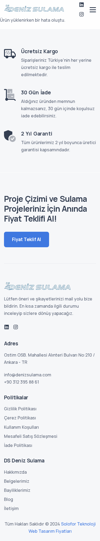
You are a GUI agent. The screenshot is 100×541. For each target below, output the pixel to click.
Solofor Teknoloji (78, 524)
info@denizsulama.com (27, 375)
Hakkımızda (15, 472)
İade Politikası (18, 445)
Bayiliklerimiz (17, 490)
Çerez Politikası (20, 418)
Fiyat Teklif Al (26, 239)
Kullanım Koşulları (21, 427)
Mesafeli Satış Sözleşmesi (30, 436)
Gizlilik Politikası (20, 409)
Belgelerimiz (16, 481)
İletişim (11, 508)
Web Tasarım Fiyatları (50, 531)
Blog (8, 499)
